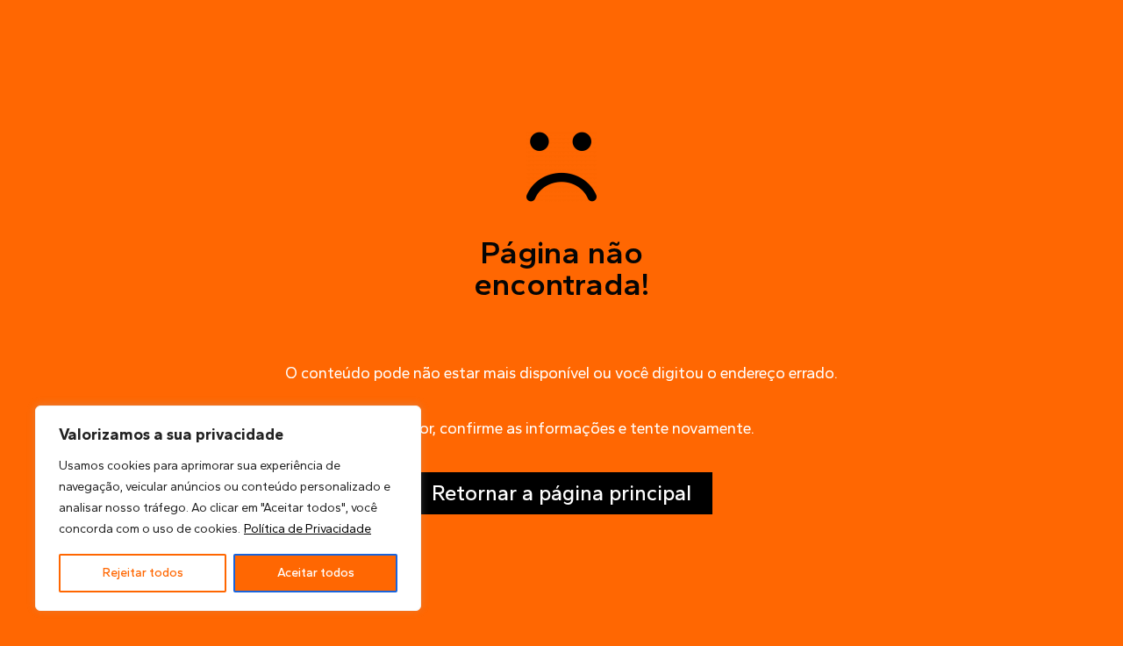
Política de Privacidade (307, 528)
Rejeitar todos (143, 572)
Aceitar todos (315, 572)
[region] (228, 508)
